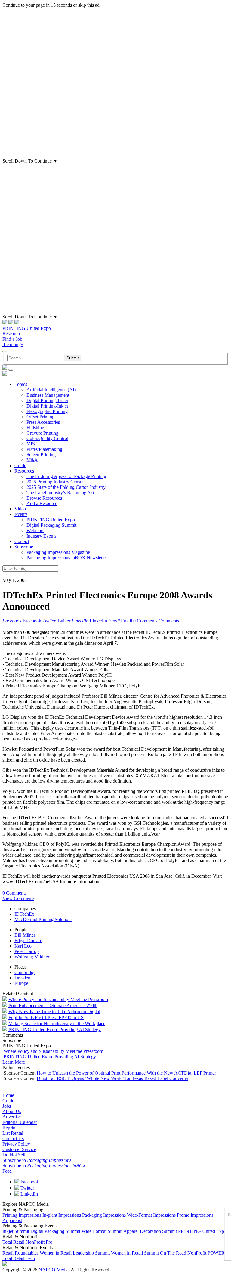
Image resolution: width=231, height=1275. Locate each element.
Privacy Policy (16, 1143)
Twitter (26, 1187)
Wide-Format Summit (102, 1231)
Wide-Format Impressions (151, 1215)
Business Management (47, 395)
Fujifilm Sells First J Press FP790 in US (46, 1017)
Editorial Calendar (19, 1122)
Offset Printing (40, 416)
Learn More (13, 1062)
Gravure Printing (42, 433)
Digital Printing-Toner (47, 400)
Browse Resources (44, 498)
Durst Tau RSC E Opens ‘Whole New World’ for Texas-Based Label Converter (112, 1078)
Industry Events (41, 535)
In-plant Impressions (61, 1215)
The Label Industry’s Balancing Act (60, 492)
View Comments (18, 898)
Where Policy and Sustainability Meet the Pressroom (58, 999)
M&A (32, 460)
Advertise (11, 1116)
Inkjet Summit (15, 1231)
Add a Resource (41, 503)
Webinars (35, 530)
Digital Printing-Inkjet (47, 405)
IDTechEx (24, 914)
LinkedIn (28, 1193)
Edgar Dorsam (28, 940)
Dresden (22, 977)
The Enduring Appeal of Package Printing (66, 476)
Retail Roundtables (20, 1252)
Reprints (10, 1127)
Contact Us (13, 1138)
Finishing (35, 427)
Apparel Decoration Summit (150, 1231)
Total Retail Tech (18, 1258)
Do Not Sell (13, 1154)
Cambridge (24, 972)
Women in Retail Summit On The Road (148, 1252)
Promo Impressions (195, 1215)
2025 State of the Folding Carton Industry (66, 487)
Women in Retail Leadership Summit (75, 1252)
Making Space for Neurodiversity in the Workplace (56, 1023)
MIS (30, 443)
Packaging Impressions (104, 1215)
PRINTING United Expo (26, 328)
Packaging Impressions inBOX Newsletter (66, 557)
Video (20, 508)
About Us (11, 1111)
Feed (7, 1171)
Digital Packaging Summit (51, 525)
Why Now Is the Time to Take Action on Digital (54, 1011)
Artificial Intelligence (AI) (51, 389)
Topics (20, 384)
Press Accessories (43, 422)
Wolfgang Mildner (31, 956)
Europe (21, 983)
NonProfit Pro (39, 1242)
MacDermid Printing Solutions (43, 919)
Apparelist (12, 1220)
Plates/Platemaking (44, 449)
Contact (21, 541)
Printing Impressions (21, 1215)
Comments (169, 620)
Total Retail (13, 1242)
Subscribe (23, 546)
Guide (20, 465)
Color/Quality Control (47, 438)
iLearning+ (12, 344)
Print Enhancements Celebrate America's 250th (52, 1005)
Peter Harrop (26, 951)
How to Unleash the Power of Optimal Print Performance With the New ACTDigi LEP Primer (126, 1072)
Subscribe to (36, 1160)
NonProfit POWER (206, 1252)
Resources (24, 470)
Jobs (6, 1106)
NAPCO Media (53, 1269)
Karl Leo (23, 945)
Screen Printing (41, 454)
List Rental (12, 1133)
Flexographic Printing (47, 411)
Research (11, 333)
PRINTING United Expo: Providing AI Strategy (54, 1029)
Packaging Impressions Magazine (58, 552)
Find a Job (12, 339)
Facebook (29, 1181)
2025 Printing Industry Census (55, 481)
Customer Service (19, 1149)
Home (8, 1095)
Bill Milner (24, 935)
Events (20, 514)
